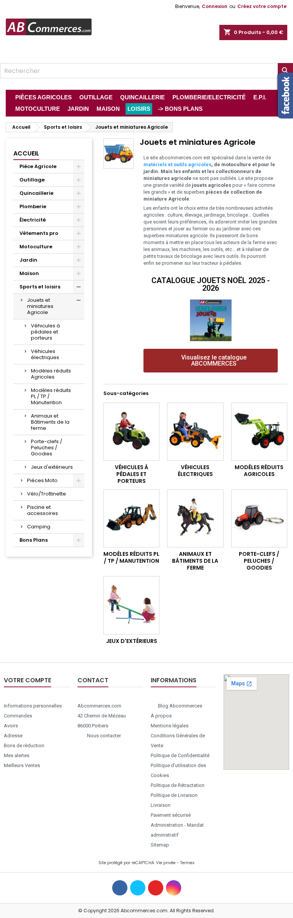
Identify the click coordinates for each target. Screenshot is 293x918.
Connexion (214, 6)
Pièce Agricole (37, 166)
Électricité (32, 219)
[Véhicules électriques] (195, 432)
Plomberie (32, 206)
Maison (29, 273)
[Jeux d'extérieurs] (131, 605)
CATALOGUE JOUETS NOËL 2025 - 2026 (210, 284)
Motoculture (35, 246)
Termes (187, 863)
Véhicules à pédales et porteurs (45, 332)
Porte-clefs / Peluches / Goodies (46, 447)
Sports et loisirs (39, 286)
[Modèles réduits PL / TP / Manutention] (131, 518)
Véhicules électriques (45, 354)
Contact (92, 680)
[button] (210, 360)
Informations (173, 680)
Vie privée (165, 863)
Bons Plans (33, 540)
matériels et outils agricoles (177, 164)
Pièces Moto (42, 480)
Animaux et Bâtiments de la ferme (50, 422)
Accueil (26, 153)
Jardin (28, 260)
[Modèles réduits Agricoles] (259, 432)
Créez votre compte (262, 6)
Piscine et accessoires (42, 510)
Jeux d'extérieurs (52, 467)
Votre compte (27, 680)
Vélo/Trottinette (46, 493)
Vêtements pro (38, 233)
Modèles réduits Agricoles (51, 373)
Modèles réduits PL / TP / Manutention (51, 396)
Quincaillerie (36, 193)
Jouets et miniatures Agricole (40, 306)
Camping (38, 526)
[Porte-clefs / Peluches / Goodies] (259, 518)
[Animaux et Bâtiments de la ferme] (195, 518)
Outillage (32, 179)
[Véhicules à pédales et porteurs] (131, 432)
